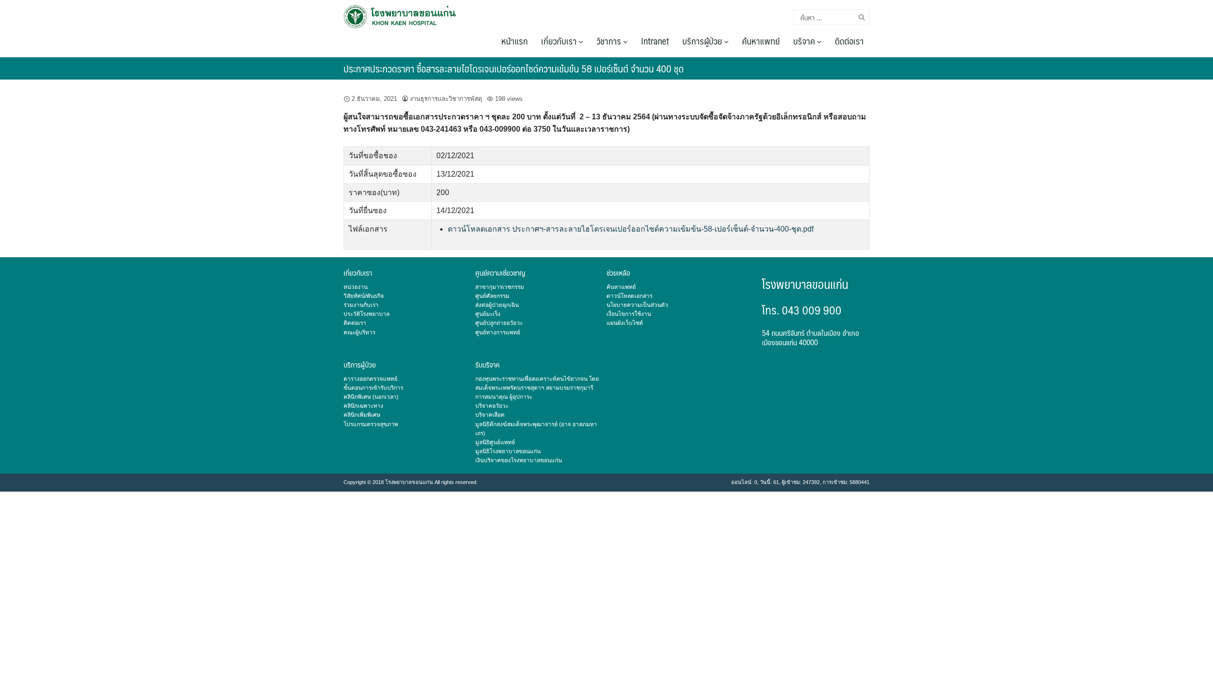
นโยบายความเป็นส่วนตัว (637, 305)
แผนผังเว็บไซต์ (624, 323)
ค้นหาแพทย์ (761, 40)
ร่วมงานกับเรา (361, 305)
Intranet (655, 40)
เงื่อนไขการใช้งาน (628, 314)
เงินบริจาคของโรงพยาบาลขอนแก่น (518, 460)
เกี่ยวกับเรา (560, 40)
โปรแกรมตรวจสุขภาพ (371, 424)
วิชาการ (610, 40)
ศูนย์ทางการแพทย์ (497, 332)
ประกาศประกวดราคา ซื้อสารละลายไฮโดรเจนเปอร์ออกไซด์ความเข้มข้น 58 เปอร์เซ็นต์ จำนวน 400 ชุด (514, 68)
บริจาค (805, 40)
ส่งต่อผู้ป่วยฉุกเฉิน (497, 305)
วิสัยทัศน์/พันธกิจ (364, 296)
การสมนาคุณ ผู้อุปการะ (503, 397)
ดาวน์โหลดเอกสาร (629, 296)
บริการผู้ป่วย (703, 40)
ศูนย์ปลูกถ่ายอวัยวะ (499, 323)
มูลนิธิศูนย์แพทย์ (495, 442)
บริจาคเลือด (490, 415)
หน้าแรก (514, 40)
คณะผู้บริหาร (359, 332)
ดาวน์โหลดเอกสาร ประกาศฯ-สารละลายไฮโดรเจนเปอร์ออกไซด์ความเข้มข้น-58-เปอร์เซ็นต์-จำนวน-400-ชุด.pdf (631, 229)
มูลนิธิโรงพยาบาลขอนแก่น (508, 451)
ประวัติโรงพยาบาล (366, 314)
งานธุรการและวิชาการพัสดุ (446, 98)
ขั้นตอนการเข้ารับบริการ (373, 388)
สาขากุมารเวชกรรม (499, 287)
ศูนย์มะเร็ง (487, 314)
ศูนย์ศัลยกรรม (492, 296)
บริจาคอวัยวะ (491, 406)
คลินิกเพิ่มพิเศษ (362, 415)
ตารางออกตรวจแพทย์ (371, 379)
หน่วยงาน (356, 287)
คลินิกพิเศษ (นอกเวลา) (371, 397)
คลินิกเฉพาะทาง (363, 406)
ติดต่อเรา (849, 40)
